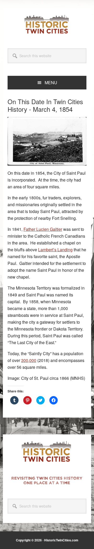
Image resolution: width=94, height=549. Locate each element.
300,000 (28, 360)
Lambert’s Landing (55, 250)
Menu (51, 82)
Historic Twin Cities (47, 24)
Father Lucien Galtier (43, 229)
